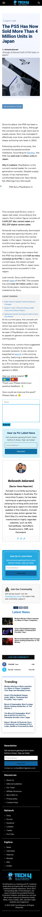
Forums (9, 819)
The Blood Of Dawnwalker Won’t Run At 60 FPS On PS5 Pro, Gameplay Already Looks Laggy (17, 715)
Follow (31, 670)
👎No (14, 379)
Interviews (10, 851)
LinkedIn (9, 827)
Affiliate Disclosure (14, 791)
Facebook (10, 823)
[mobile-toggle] (3, 3)
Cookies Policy (12, 802)
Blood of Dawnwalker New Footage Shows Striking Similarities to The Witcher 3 (18, 706)
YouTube (10, 834)
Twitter (9, 830)
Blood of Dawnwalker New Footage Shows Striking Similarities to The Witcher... (27, 640)
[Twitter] (16, 113)
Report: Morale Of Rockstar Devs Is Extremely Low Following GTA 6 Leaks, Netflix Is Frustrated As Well (18, 724)
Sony (25, 608)
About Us (10, 780)
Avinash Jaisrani (11, 49)
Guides (9, 866)
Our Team (10, 787)
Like (33, 664)
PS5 (21, 608)
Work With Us (12, 795)
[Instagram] (21, 539)
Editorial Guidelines (14, 784)
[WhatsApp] (21, 113)
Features (10, 854)
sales (11, 280)
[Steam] (24, 539)
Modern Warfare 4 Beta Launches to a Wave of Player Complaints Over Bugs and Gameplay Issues (18, 688)
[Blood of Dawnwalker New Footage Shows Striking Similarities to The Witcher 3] (7, 641)
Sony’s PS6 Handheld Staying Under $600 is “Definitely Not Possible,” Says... (25, 630)
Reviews (9, 858)
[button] (39, 3)
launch (18, 354)
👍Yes (6, 379)
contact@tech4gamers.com (24, 768)
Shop (8, 815)
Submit (6, 424)
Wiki (8, 862)
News (8, 847)
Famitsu (31, 152)
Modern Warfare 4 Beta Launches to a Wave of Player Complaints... (27, 619)
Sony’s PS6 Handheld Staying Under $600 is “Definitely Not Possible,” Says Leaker (16, 697)
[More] (31, 113)
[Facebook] (11, 113)
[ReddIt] (26, 113)
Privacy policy (11, 799)
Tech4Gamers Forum (13, 596)
